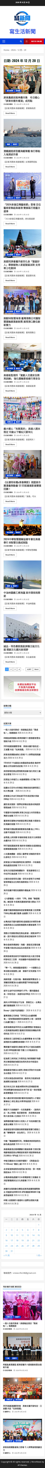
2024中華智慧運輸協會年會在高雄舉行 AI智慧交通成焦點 (22, 521)
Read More (11, 113)
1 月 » (38, 1255)
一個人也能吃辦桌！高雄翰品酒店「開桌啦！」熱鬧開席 (20, 1324)
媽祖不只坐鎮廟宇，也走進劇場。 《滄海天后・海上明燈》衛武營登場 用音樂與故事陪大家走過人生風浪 (22, 1112)
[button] (3, 41)
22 (39, 1240)
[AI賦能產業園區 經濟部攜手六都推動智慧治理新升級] (22, 1347)
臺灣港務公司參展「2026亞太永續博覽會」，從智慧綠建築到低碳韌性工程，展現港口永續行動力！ (22, 1018)
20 (28, 1240)
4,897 (29, 669)
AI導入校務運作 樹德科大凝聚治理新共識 (21, 1200)
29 (39, 1246)
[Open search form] (21, 41)
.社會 (7, 1358)
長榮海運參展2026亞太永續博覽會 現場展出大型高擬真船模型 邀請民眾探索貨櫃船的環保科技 (22, 1030)
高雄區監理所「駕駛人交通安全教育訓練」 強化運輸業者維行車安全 (22, 357)
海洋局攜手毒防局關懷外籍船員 (17, 890)
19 (22, 1240)
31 (12, 1251)
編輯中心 (8, 1412)
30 (6, 1251)
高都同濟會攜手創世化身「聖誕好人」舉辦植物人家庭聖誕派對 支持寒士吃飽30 (22, 243)
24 (12, 1246)
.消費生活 (10, 198)
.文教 (8, 640)
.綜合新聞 (10, 91)
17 (12, 1240)
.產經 (8, 144)
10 (12, 1235)
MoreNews (36, 1461)
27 (28, 1246)
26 (22, 1246)
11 (17, 1235)
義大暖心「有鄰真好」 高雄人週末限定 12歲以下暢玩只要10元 (22, 410)
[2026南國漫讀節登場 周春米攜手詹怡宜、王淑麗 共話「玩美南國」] (22, 1388)
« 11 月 (7, 1255)
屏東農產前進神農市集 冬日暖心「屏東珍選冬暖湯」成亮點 (22, 79)
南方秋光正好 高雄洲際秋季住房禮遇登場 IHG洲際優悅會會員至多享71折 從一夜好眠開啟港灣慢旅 (22, 1089)
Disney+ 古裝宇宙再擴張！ (15, 1010)
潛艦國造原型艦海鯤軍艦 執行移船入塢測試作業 (22, 133)
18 (17, 1240)
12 (22, 1235)
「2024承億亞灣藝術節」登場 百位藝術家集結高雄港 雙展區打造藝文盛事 (22, 186)
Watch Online (36, 41)
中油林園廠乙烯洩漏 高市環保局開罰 (22, 574)
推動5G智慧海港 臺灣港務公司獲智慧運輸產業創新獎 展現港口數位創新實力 (22, 300)
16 (6, 1240)
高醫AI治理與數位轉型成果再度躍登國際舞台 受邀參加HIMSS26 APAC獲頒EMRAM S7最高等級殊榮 (22, 1192)
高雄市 (15, 144)
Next (36, 669)
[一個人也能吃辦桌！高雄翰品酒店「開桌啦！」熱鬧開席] (22, 1305)
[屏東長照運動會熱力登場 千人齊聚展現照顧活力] (22, 1429)
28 (33, 1246)
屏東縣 (18, 91)
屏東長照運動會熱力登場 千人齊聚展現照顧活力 (22, 1448)
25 (17, 1246)
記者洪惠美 (9, 104)
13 (28, 1235)
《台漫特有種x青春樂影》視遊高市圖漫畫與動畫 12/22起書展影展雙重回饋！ (22, 464)
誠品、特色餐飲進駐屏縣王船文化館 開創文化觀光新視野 (22, 628)
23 (6, 1246)
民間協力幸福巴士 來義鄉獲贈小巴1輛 (20, 779)
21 (33, 1240)
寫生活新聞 (22, 31)
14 (33, 1235)
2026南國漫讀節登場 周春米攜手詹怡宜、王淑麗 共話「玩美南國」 (22, 1407)
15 (39, 1235)
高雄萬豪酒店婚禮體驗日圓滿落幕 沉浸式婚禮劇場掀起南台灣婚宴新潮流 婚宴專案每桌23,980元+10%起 (22, 1152)
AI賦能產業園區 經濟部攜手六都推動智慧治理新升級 (22, 1366)
